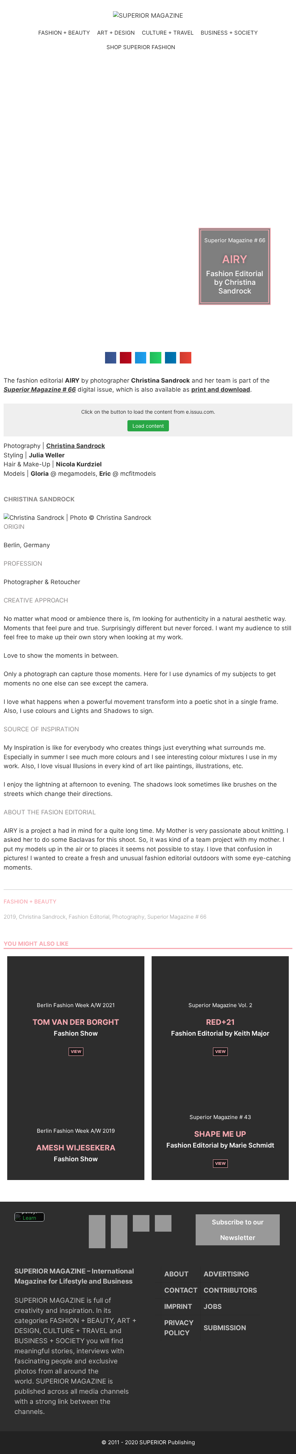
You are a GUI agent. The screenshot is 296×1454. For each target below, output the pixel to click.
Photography (128, 916)
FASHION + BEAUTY (64, 32)
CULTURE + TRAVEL (167, 32)
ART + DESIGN (116, 32)
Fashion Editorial (89, 916)
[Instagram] (119, 1223)
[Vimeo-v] (97, 1240)
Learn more (29, 1221)
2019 (10, 916)
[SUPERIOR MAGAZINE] (148, 15)
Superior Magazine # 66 (40, 389)
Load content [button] (148, 426)
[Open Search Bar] (186, 47)
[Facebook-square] (97, 1223)
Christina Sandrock (75, 445)
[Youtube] (163, 1223)
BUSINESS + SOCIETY (229, 32)
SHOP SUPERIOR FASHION (140, 47)
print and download (220, 389)
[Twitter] (141, 1223)
